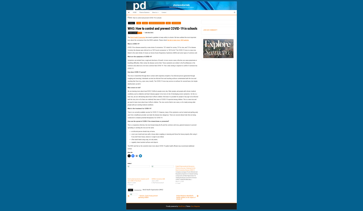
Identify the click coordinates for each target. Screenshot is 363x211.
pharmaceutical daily (181, 5)
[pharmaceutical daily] (128, 12)
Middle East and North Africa (156, 23)
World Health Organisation (137, 37)
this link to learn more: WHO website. (178, 40)
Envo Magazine (195, 206)
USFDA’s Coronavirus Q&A (158, 179)
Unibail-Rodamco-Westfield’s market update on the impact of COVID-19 (185, 197)
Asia (139, 23)
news (168, 23)
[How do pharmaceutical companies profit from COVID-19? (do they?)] (139, 171)
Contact (164, 12)
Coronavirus (137, 190)
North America (176, 23)
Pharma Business (144, 12)
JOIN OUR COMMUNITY (210, 30)
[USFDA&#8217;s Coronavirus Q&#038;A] (163, 171)
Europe (145, 23)
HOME (135, 12)
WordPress (181, 206)
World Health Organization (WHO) (152, 190)
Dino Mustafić (149, 32)
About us (155, 12)
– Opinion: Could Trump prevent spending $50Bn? (148, 196)
